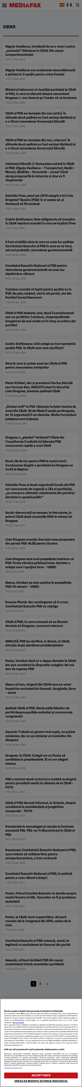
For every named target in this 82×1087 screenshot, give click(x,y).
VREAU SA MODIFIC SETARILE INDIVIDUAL (41, 1081)
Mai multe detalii (18, 1023)
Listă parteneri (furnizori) (13, 1068)
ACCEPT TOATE (41, 1075)
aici (41, 1036)
